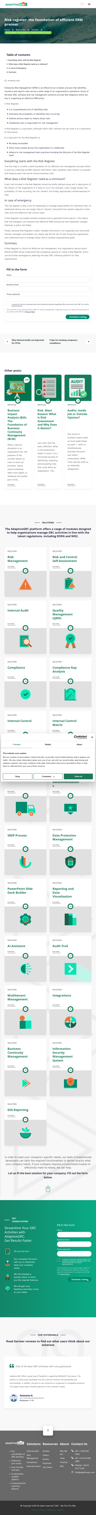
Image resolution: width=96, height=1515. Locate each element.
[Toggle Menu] (82, 4)
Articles (46, 1451)
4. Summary (11, 72)
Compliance (16, 667)
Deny (17, 776)
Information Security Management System (62, 1054)
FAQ (61, 1466)
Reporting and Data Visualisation (63, 892)
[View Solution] (18, 401)
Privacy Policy (30, 312)
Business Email (12, 285)
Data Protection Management (64, 837)
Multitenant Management (18, 997)
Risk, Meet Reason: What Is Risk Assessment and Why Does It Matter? (47, 419)
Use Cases (47, 1467)
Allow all (78, 776)
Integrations (61, 995)
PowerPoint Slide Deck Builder (20, 890)
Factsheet (47, 1463)
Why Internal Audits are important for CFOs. (28, 341)
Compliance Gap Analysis (64, 669)
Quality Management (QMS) (62, 614)
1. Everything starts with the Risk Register (24, 60)
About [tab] (79, 744)
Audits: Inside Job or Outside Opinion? (77, 414)
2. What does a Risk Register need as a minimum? (27, 64)
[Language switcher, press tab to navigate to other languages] (89, 4)
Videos (46, 1455)
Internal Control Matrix (64, 723)
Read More (11, 484)
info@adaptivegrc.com (85, 1472)
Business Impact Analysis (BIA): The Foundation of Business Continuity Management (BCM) (17, 425)
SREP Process (17, 835)
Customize (46, 776)
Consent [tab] (16, 744)
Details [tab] (48, 744)
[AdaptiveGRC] (14, 1444)
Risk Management (18, 559)
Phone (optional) (13, 294)
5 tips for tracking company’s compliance (63, 341)
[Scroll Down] (48, 1189)
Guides (46, 1459)
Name (8, 275)
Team (62, 1458)
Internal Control (20, 721)
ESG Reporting (18, 1110)
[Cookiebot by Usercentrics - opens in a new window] (76, 737)
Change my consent (55, 1510)
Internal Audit (18, 610)
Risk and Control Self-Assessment (64, 559)
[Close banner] (92, 737)
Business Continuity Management (18, 1052)
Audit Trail (60, 946)
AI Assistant (16, 946)
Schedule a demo (77, 317)
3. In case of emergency (16, 68)
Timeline (64, 1462)
